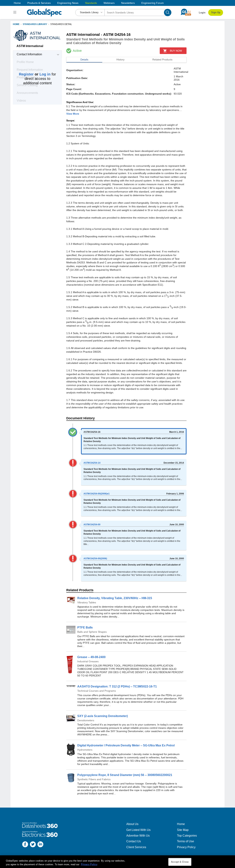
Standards (91, 2)
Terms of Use (185, 841)
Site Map (183, 829)
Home (17, 2)
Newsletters (128, 2)
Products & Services (39, 2)
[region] (117, 861)
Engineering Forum (152, 2)
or (34, 74)
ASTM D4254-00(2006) (95, 558)
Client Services (136, 847)
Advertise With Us (138, 835)
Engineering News (67, 2)
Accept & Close (180, 861)
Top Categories (187, 835)
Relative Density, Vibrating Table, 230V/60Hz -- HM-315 (114, 598)
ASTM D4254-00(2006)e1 (97, 493)
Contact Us (133, 841)
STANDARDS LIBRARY (35, 24)
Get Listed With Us (138, 829)
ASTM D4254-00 (92, 524)
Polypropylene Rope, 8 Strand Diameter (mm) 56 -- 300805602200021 (124, 775)
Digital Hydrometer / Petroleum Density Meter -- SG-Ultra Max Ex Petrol (126, 745)
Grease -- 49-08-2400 (91, 657)
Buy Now (176, 50)
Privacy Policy (186, 847)
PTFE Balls (85, 627)
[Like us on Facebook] (25, 844)
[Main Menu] (15, 12)
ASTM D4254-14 (92, 463)
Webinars (109, 2)
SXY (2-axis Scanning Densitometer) (102, 716)
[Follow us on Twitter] (33, 844)
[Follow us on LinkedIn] (40, 844)
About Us (132, 824)
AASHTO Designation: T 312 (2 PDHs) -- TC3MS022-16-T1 (117, 686)
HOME (16, 24)
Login (202, 12)
